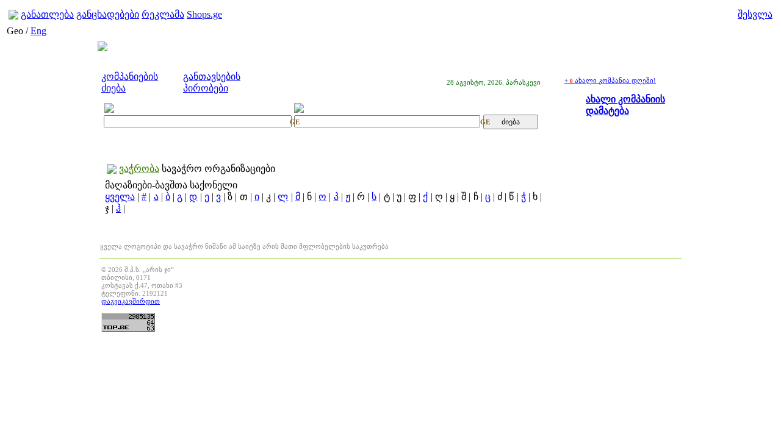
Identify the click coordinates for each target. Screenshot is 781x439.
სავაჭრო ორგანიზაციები (218, 168)
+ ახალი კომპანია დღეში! (610, 80)
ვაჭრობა (139, 168)
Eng (38, 31)
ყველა (120, 196)
